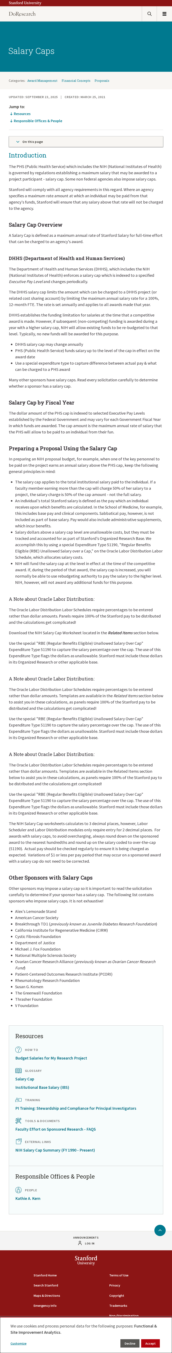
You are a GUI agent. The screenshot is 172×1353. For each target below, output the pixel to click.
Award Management (42, 81)
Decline (130, 1343)
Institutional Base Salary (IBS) (42, 1087)
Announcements (86, 1237)
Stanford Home (45, 1275)
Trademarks (118, 1305)
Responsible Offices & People (38, 120)
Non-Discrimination (124, 1315)
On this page (32, 142)
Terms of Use (118, 1275)
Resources (22, 113)
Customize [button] (18, 1343)
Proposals (102, 81)
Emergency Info (45, 1305)
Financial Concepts (76, 81)
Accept (150, 1343)
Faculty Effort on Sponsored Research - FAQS (55, 1129)
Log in (90, 1243)
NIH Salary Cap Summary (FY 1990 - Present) (55, 1150)
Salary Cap (24, 1078)
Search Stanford (46, 1285)
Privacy (114, 1285)
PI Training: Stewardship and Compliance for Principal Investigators (75, 1108)
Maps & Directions (47, 1295)
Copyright (116, 1295)
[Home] (22, 14)
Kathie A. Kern (27, 1198)
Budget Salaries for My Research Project (51, 1058)
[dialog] (86, 1335)
